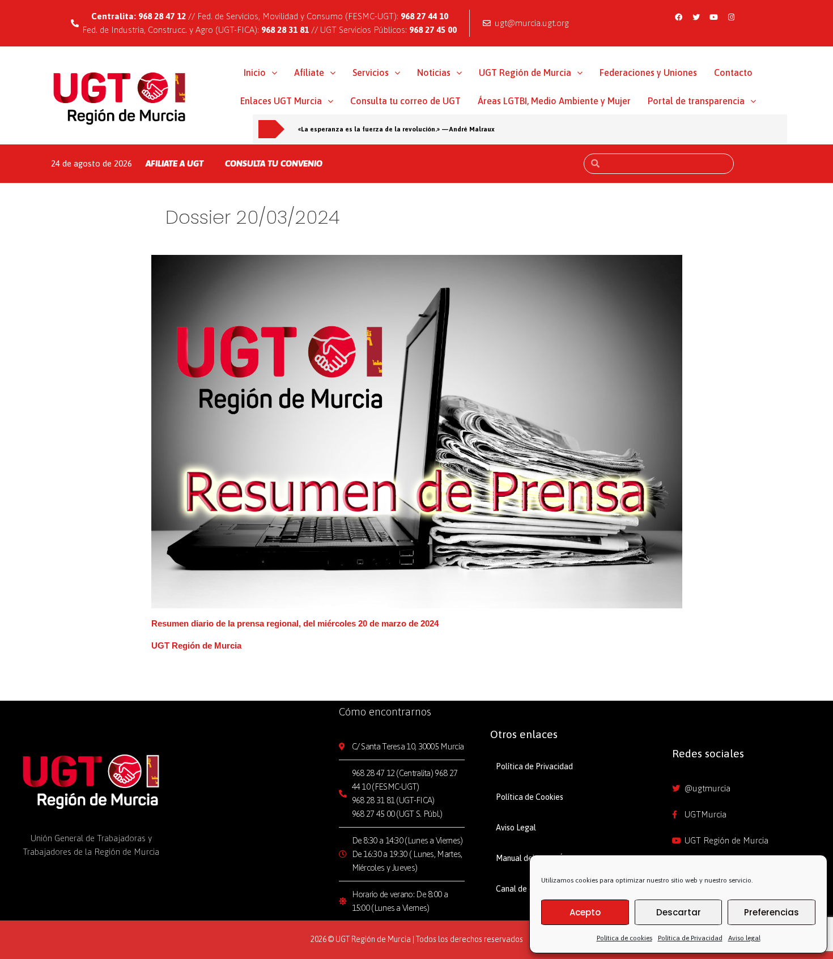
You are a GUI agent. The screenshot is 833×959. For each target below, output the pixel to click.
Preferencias (771, 912)
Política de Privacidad (690, 938)
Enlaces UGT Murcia (281, 101)
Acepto (585, 912)
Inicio (255, 72)
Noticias (433, 72)
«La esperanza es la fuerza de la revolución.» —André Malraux (396, 129)
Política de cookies (624, 938)
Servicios (370, 72)
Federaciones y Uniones (648, 72)
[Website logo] (120, 98)
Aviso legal (744, 938)
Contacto (733, 72)
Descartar (678, 912)
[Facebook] (678, 17)
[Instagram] (731, 17)
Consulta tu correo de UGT (405, 101)
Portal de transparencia (696, 101)
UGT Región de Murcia (525, 72)
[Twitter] (695, 17)
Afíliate (309, 72)
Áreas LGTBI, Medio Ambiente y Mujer (554, 101)
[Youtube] (713, 17)
